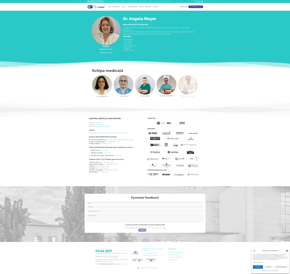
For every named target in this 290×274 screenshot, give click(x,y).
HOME (109, 6)
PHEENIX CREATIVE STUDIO (151, 267)
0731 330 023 (118, 155)
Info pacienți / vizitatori (146, 1)
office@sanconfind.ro (98, 124)
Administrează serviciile (258, 262)
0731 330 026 (104, 150)
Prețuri (141, 6)
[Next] (200, 83)
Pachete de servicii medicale (150, 253)
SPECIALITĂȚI (116, 6)
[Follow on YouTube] (202, 1)
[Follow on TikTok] (199, 1)
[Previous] (89, 83)
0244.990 (98, 122)
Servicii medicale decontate (150, 255)
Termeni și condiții (174, 254)
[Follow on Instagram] (197, 1)
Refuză (269, 267)
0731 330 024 (107, 153)
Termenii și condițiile (159, 227)
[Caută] (105, 1)
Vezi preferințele (281, 267)
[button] (287, 251)
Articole (123, 1)
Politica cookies (173, 259)
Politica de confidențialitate (273, 270)
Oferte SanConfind (113, 1)
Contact (155, 6)
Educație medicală (132, 1)
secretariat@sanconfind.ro (103, 126)
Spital (124, 6)
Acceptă (258, 267)
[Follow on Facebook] (195, 1)
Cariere (168, 1)
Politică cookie (264, 270)
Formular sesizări (159, 1)
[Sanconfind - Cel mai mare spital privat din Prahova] (96, 6)
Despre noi (148, 6)
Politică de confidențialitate (176, 257)
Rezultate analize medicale (176, 252)
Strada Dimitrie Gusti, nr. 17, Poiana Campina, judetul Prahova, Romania (108, 133)
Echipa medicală (133, 6)
